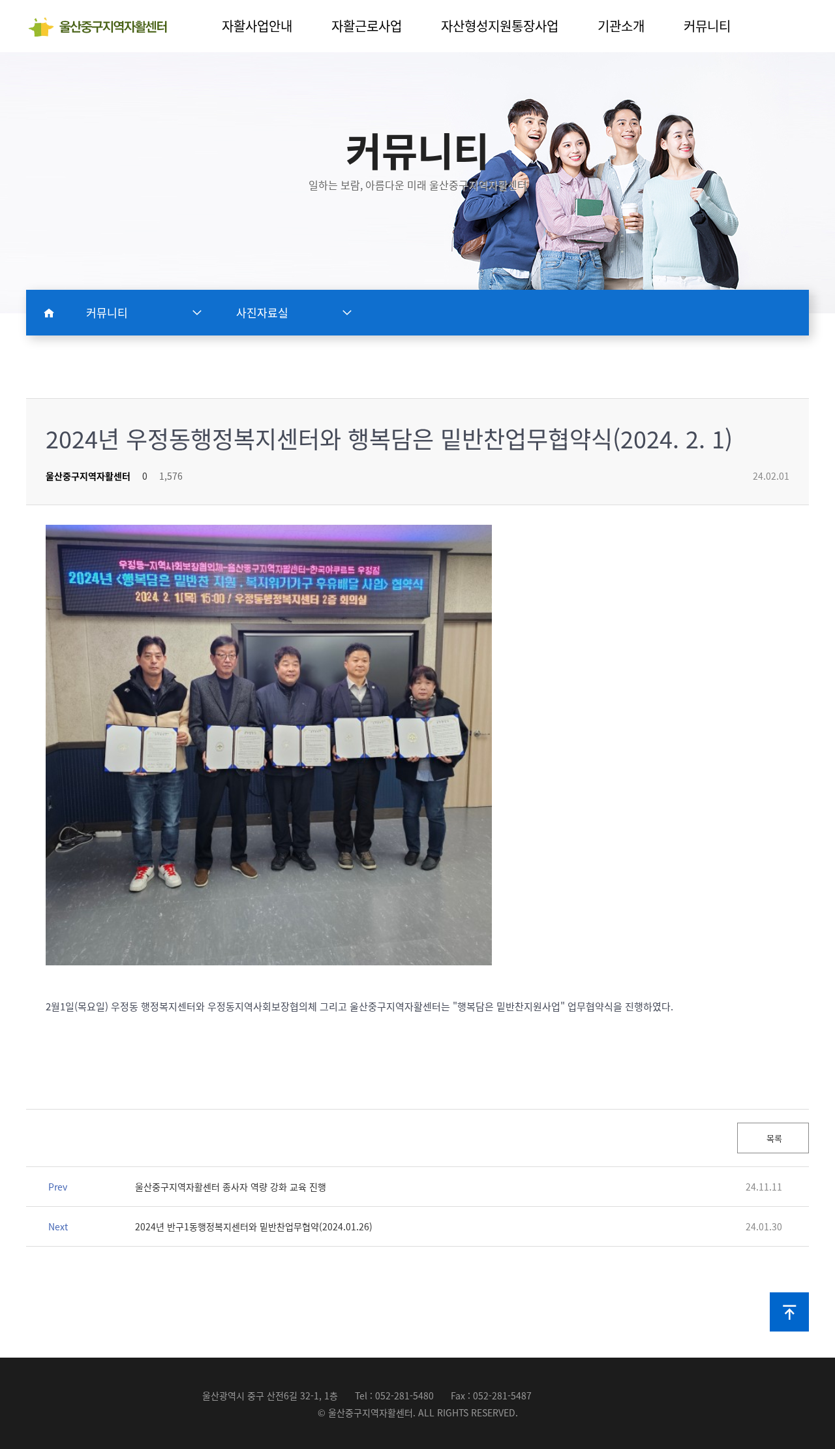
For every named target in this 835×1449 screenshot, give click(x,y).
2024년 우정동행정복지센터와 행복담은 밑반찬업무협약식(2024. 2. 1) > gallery (102, 27)
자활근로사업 (366, 25)
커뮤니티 (707, 25)
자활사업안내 (257, 25)
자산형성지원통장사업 (499, 25)
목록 (773, 1138)
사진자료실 (262, 312)
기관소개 (621, 25)
